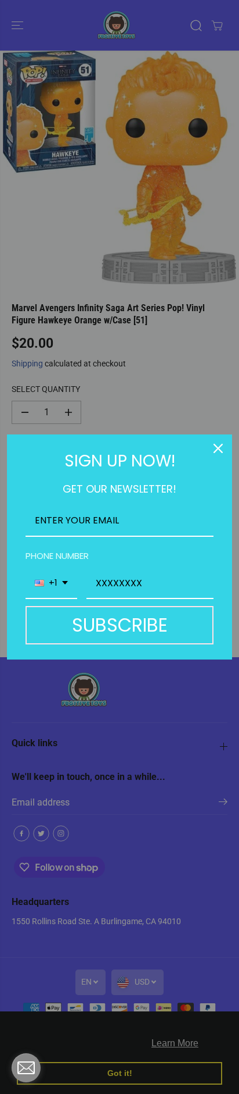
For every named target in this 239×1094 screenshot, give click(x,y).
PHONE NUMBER (57, 556)
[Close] (218, 448)
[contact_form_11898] (26, 1067)
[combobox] (51, 583)
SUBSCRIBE (120, 625)
